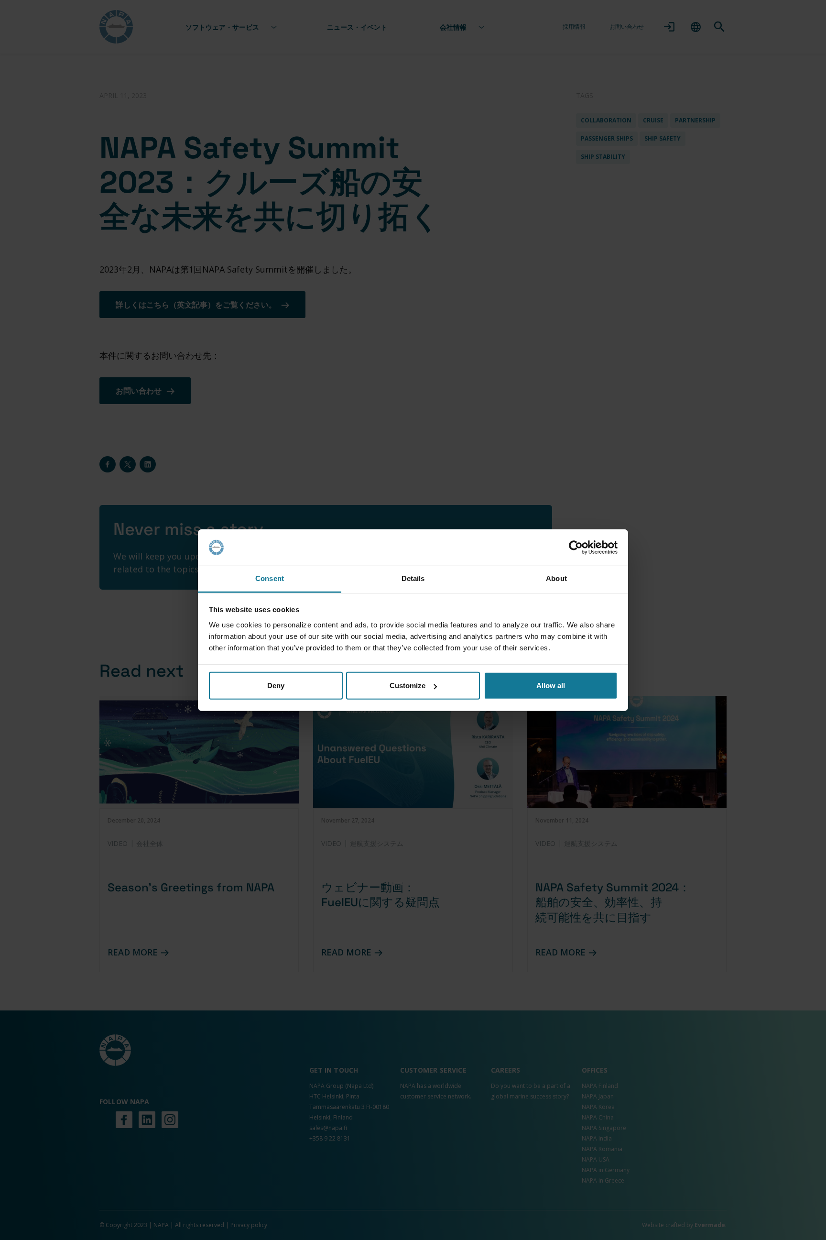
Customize (407, 685)
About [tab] (556, 578)
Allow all (550, 685)
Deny (275, 685)
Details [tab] (413, 578)
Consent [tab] (269, 578)
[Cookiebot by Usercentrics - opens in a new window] (576, 547)
